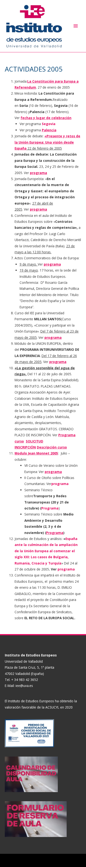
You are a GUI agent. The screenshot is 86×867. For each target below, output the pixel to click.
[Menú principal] (75, 26)
